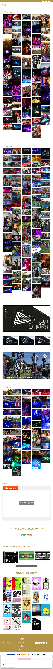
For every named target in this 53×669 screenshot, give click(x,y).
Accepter (24, 658)
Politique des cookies (4, 667)
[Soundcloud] (49, 1)
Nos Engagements (21, 643)
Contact (21, 649)
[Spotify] (25, 535)
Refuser (37, 658)
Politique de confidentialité (11, 667)
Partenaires (21, 648)
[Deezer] (28, 535)
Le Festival (21, 639)
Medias (21, 645)
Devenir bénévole (21, 646)
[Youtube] (45, 1)
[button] (29, 5)
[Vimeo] (46, 1)
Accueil (21, 636)
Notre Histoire (21, 642)
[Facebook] (42, 1)
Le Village (21, 641)
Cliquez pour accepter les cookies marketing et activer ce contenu (26, 318)
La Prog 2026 (21, 638)
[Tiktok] (48, 1)
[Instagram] (43, 1)
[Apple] (22, 535)
